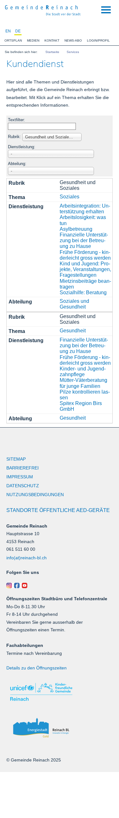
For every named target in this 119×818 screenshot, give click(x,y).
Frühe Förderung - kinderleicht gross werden (85, 255)
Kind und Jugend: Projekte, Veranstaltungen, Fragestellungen (85, 269)
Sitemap (16, 459)
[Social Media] (59, 586)
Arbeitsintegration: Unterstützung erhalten (85, 208)
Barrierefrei (22, 467)
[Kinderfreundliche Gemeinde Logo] (59, 692)
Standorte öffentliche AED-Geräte (58, 510)
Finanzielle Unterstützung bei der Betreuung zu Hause (84, 240)
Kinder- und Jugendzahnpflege (83, 371)
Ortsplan (13, 40)
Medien (33, 40)
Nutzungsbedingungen (35, 494)
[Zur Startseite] (43, 9)
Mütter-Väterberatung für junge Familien (83, 383)
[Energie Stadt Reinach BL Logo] (59, 728)
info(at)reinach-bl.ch (26, 557)
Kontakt (51, 40)
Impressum (19, 476)
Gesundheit (73, 330)
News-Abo (73, 40)
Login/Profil (98, 40)
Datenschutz (22, 485)
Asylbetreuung (76, 229)
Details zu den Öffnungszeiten (36, 667)
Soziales (69, 196)
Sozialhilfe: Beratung (83, 292)
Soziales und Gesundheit (74, 303)
